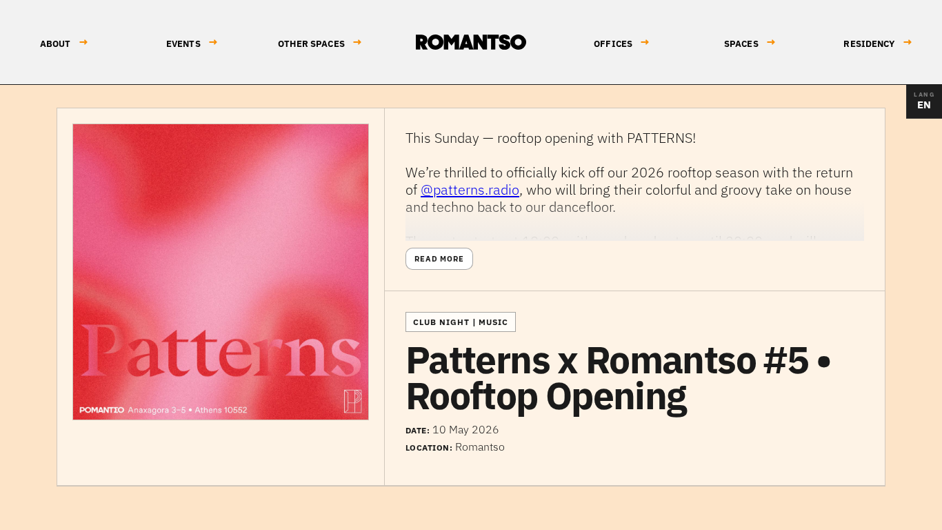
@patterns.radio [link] (470, 189)
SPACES (750, 42)
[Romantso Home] (471, 42)
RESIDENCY (877, 42)
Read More (439, 259)
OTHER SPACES (320, 42)
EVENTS (192, 42)
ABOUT (64, 42)
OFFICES (622, 42)
